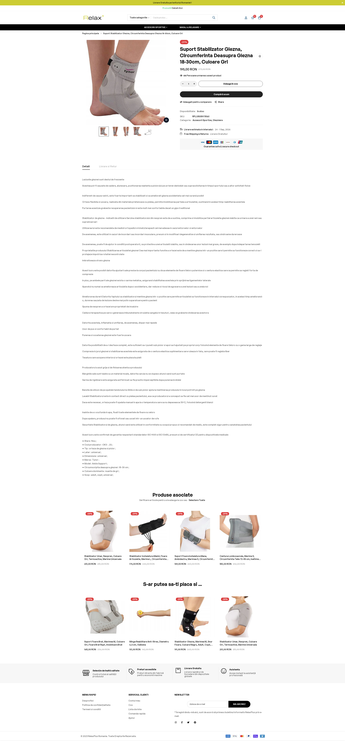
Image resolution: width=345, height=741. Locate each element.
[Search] (213, 18)
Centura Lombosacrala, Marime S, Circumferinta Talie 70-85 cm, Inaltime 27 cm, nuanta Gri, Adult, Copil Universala (239, 558)
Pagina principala (90, 33)
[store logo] (93, 18)
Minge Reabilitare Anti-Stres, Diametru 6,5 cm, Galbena (149, 643)
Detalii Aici (177, 8)
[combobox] (184, 18)
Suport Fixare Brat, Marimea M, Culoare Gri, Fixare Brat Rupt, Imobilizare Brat (104, 643)
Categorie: (185, 120)
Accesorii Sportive (202, 120)
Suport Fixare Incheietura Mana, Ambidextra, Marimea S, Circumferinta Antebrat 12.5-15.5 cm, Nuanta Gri (194, 558)
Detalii (86, 166)
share (221, 102)
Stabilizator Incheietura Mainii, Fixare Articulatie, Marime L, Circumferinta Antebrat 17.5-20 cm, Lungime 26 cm (148, 558)
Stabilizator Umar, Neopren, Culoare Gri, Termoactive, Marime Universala (102, 557)
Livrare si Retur (108, 166)
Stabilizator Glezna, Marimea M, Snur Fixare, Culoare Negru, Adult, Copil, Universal (193, 643)
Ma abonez (239, 704)
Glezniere (218, 120)
